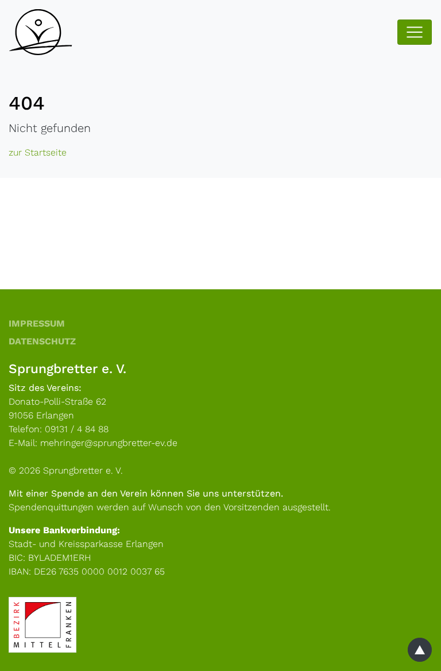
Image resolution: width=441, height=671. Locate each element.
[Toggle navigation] (414, 32)
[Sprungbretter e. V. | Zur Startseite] (54, 32)
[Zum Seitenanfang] (420, 650)
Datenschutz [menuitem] (42, 341)
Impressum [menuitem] (37, 323)
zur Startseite (38, 152)
